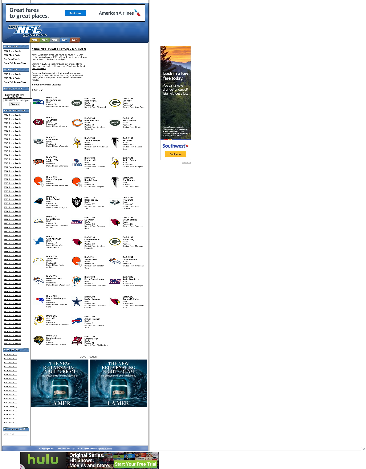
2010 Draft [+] (10, 410)
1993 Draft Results (12, 239)
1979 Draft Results (12, 295)
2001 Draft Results (12, 207)
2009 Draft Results (12, 175)
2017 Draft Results (12, 143)
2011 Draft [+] (10, 406)
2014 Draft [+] (10, 394)
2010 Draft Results (12, 171)
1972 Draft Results (12, 323)
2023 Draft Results (12, 119)
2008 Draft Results (12, 179)
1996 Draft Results (12, 227)
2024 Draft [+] (10, 354)
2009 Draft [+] (10, 414)
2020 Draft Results (12, 131)
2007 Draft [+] (10, 423)
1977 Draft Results (12, 303)
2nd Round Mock (12, 59)
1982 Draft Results (12, 283)
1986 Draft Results (12, 267)
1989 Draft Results (12, 255)
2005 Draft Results (12, 191)
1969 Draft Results (12, 335)
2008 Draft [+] (10, 419)
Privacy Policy (106, 449)
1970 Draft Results (12, 331)
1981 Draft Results (12, 287)
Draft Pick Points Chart (15, 63)
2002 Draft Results (12, 203)
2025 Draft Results (12, 74)
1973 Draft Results (12, 319)
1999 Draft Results (12, 215)
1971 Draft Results (12, 327)
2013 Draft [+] (10, 398)
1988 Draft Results (12, 259)
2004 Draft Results (12, 195)
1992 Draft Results (12, 243)
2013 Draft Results (12, 159)
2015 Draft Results (12, 151)
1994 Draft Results (12, 235)
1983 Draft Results (12, 279)
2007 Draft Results (12, 183)
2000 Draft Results (12, 211)
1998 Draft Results (12, 219)
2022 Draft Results (12, 123)
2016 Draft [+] (10, 386)
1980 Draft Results (12, 291)
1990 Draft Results (12, 251)
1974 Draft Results (12, 315)
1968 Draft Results (12, 339)
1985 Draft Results (12, 271)
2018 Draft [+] (10, 378)
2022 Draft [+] (10, 362)
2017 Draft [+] (10, 382)
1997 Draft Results (12, 223)
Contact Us (9, 434)
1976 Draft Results (12, 307)
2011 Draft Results (12, 167)
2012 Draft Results (12, 163)
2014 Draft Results (12, 155)
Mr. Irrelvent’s (39, 68)
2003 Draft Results (12, 199)
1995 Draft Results (12, 231)
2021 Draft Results (12, 127)
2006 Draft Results (12, 187)
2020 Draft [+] (10, 370)
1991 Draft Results (12, 247)
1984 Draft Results (12, 275)
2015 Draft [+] (10, 390)
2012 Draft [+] (10, 402)
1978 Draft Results (12, 299)
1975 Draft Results (12, 311)
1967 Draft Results (12, 343)
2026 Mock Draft (12, 55)
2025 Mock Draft (12, 78)
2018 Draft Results (12, 139)
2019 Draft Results (12, 135)
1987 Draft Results (12, 263)
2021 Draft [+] (10, 366)
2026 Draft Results (12, 51)
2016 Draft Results (12, 147)
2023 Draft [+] (10, 358)
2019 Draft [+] (10, 374)
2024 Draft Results (12, 115)
